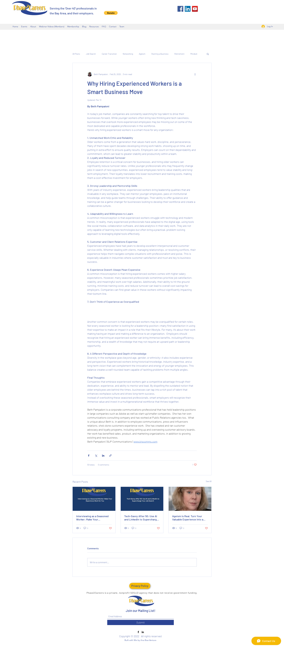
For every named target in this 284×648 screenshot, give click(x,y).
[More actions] (195, 74)
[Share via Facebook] (88, 455)
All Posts (76, 54)
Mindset (193, 54)
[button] (111, 13)
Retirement (179, 54)
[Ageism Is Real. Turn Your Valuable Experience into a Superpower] (190, 499)
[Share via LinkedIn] (103, 455)
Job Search (91, 54)
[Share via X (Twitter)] (96, 455)
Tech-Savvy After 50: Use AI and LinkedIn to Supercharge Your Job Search (141, 517)
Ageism (142, 54)
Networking (128, 54)
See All (209, 481)
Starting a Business (159, 54)
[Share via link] (110, 455)
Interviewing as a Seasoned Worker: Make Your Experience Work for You (92, 517)
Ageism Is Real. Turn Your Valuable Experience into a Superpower (187, 517)
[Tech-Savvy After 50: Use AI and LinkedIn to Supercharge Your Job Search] (142, 499)
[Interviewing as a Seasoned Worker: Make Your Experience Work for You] (94, 499)
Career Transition (109, 54)
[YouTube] (195, 9)
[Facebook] (180, 9)
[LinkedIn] (188, 9)
